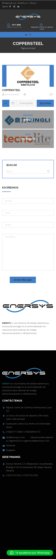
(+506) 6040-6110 (32, 431)
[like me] (13, 103)
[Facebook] (10, 6)
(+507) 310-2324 (30, 475)
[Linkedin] (18, 6)
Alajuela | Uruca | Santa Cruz (42, 28)
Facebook (10, 445)
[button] (30, 553)
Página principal (28, 48)
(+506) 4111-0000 (14, 431)
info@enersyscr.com (14, 27)
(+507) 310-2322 (13, 475)
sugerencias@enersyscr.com (36, 440)
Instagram (10, 450)
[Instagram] (14, 6)
